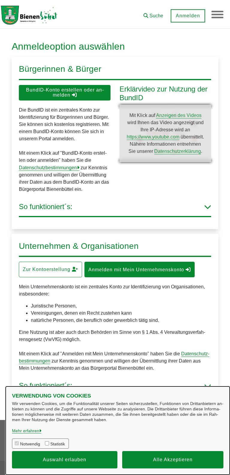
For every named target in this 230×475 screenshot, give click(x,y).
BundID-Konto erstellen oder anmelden (65, 92)
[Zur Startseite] (30, 14)
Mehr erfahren (25, 430)
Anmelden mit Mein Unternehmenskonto (137, 269)
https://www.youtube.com (153, 136)
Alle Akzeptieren (173, 459)
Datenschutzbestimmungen (48, 167)
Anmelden (188, 15)
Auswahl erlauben (64, 459)
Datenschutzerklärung (177, 151)
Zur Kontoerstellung (47, 269)
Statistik (57, 443)
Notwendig (30, 443)
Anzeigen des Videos (179, 115)
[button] (153, 13)
